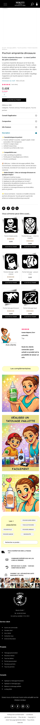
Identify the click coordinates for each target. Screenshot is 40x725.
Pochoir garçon (8, 534)
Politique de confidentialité (15, 714)
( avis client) (14, 84)
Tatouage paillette (11, 48)
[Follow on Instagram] (13, 208)
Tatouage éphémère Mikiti (17, 720)
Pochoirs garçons (25, 108)
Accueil (4, 48)
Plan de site (22, 717)
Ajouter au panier (14, 100)
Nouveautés (27, 534)
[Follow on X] (17, 208)
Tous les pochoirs (22, 48)
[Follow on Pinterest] (3, 208)
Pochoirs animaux (14, 108)
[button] (5, 4)
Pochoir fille (8, 529)
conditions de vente (18, 568)
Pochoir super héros (29, 520)
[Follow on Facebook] (8, 208)
